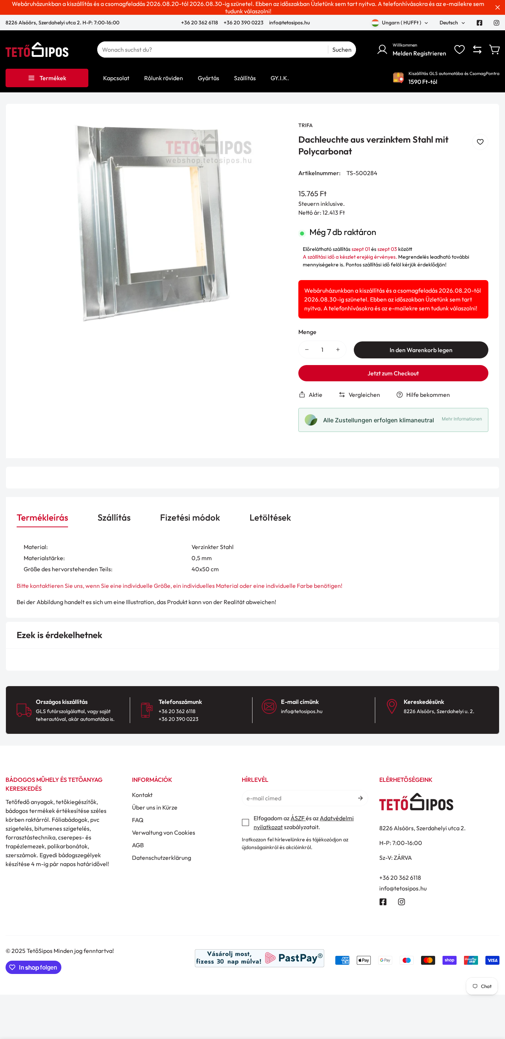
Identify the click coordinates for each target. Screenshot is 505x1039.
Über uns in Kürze (154, 807)
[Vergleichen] (477, 49)
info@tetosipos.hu (289, 22)
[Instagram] (496, 23)
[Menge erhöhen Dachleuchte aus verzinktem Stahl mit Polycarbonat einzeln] (338, 349)
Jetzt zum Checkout (393, 373)
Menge (307, 331)
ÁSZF (298, 818)
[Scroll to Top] (490, 998)
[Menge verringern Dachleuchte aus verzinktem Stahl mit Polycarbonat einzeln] (307, 349)
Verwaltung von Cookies (163, 832)
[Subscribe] (360, 798)
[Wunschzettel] (459, 49)
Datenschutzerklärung (161, 857)
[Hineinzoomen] (272, 137)
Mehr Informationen (462, 419)
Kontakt (142, 794)
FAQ (137, 820)
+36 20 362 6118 (200, 22)
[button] (495, 49)
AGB (138, 845)
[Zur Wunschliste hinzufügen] (480, 142)
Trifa (305, 125)
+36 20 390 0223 (244, 22)
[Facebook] (479, 23)
